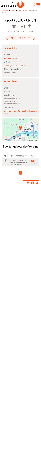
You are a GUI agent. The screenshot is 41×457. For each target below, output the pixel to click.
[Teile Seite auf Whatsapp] (28, 183)
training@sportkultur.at (14, 65)
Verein (13, 10)
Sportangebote (19, 37)
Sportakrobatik (21, 111)
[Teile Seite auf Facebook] (33, 183)
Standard (33, 111)
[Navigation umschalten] (38, 4)
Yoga (7, 113)
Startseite (5, 10)
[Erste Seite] (15, 173)
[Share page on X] (37, 183)
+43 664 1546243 (11, 58)
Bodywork (8, 111)
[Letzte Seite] (25, 173)
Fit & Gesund (22, 10)
